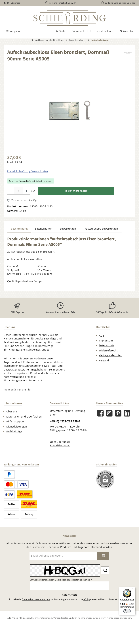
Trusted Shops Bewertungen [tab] (100, 228)
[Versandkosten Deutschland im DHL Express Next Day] (29, 504)
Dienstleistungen (16, 426)
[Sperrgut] (11, 504)
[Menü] (133, 589)
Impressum (106, 340)
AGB (101, 335)
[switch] (127, 611)
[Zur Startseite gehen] (69, 18)
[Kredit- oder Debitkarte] (16, 484)
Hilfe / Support (15, 421)
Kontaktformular (60, 445)
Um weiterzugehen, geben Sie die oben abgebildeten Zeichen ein (61, 579)
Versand (104, 360)
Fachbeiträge (14, 431)
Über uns (12, 411)
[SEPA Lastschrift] (9, 494)
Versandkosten (60, 617)
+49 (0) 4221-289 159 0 (65, 421)
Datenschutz (106, 345)
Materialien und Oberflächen (24, 416)
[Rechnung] (29, 514)
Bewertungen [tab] (68, 228)
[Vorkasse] (11, 514)
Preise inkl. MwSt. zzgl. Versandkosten (27, 171)
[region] (69, 111)
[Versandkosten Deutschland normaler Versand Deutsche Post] (25, 494)
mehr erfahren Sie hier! (18, 389)
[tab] (19, 229)
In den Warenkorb (76, 190)
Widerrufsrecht (108, 350)
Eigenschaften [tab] (43, 228)
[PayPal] (9, 474)
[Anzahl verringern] (10, 191)
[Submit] (103, 556)
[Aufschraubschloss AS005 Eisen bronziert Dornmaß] (69, 111)
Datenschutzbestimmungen (36, 599)
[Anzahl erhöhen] (26, 191)
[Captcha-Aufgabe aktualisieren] (105, 570)
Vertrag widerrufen (110, 355)
